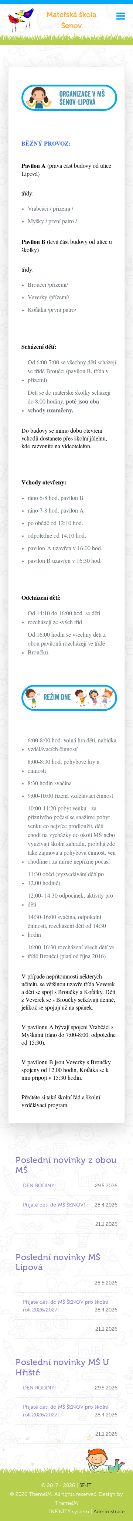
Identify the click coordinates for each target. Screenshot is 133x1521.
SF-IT (85, 1485)
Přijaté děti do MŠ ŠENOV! (54, 1205)
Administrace (109, 1511)
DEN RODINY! (39, 1186)
